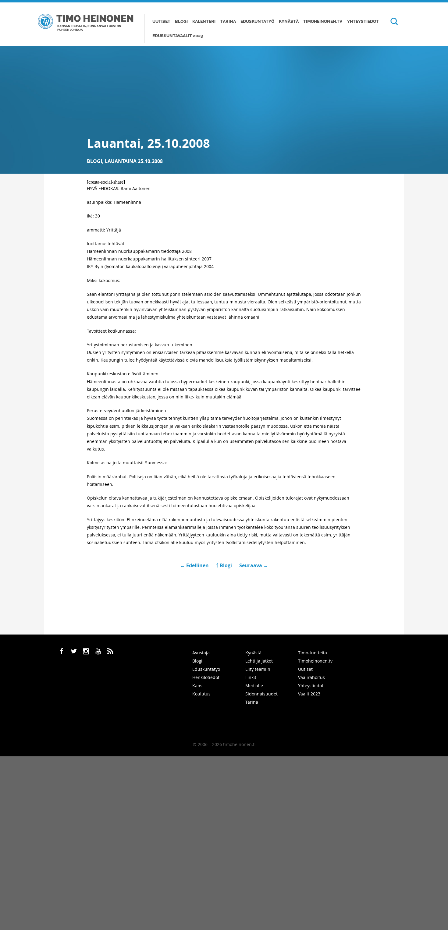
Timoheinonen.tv (322, 21)
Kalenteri (203, 21)
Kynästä (289, 21)
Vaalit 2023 (309, 694)
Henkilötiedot (205, 677)
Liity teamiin (257, 669)
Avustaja (201, 653)
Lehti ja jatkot (259, 661)
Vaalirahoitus (311, 677)
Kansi (198, 685)
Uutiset (161, 21)
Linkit (250, 677)
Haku (392, 22)
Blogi (181, 21)
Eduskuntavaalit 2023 (177, 35)
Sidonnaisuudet (261, 694)
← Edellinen (195, 565)
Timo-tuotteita (312, 653)
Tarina (228, 21)
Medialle (254, 685)
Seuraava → (253, 565)
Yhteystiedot (363, 21)
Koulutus (201, 694)
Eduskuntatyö (257, 21)
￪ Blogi (224, 565)
